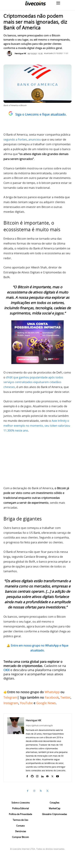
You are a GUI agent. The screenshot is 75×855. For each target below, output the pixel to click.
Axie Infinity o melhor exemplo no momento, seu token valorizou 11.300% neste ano (36, 425)
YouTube (26, 703)
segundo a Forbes (15, 139)
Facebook (52, 697)
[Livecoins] (35, 3)
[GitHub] (32, 775)
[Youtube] (57, 775)
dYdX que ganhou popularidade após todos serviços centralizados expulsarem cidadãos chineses (33, 382)
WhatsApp (52, 692)
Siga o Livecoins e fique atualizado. (41, 114)
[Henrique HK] (10, 53)
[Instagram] (37, 775)
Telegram (10, 697)
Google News (46, 703)
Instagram (10, 703)
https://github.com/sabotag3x (39, 725)
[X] (52, 775)
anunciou (34, 139)
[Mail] (47, 775)
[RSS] (41, 791)
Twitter (65, 697)
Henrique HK (20, 53)
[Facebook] (27, 775)
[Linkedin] (42, 775)
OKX (6, 670)
